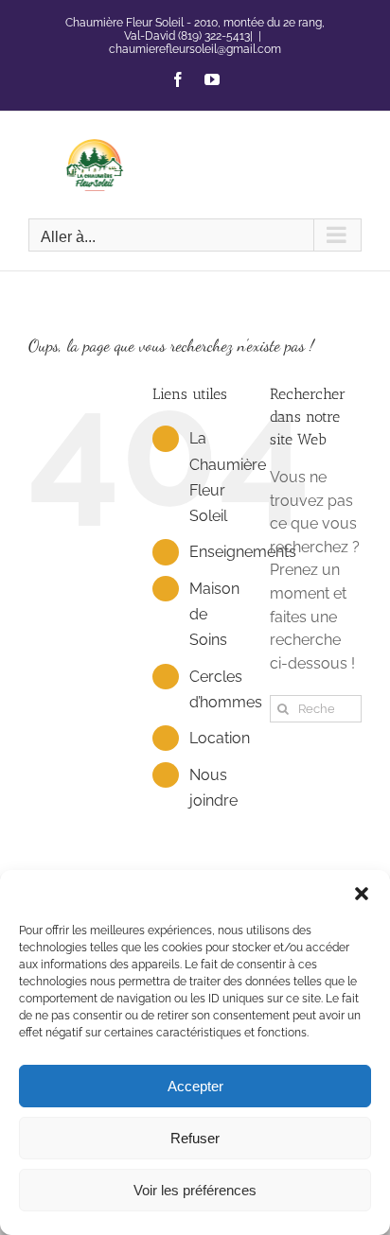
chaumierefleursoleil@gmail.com (195, 49)
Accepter (195, 1086)
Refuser (195, 1138)
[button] (361, 893)
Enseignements (242, 552)
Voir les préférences (195, 1190)
